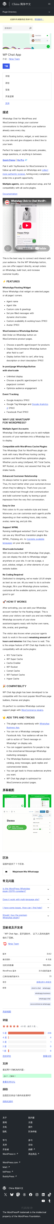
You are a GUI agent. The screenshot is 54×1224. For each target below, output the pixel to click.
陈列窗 (31, 1117)
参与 (30, 1140)
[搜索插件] (30, 28)
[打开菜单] (50, 4)
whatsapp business (42, 993)
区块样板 (32, 1131)
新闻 (5, 1122)
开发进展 (9, 96)
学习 (5, 1140)
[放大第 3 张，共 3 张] (48, 813)
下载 (6, 66)
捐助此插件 (8, 1101)
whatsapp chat (44, 999)
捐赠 (31, 1149)
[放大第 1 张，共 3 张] (22, 798)
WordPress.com (11, 1162)
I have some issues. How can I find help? (22, 907)
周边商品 (33, 1154)
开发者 (6, 1149)
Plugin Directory (10, 12)
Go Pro (20, 160)
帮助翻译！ (39, 19)
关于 (5, 1117)
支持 (7, 103)
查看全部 (47, 1056)
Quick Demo (9, 160)
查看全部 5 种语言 (43, 982)
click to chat (36, 988)
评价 (7, 83)
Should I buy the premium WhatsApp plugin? (15, 916)
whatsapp (46, 988)
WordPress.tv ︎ (10, 1154)
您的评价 (7, 1056)
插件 (30, 1127)
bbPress (8, 1171)
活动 (30, 1144)
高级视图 (7, 1011)
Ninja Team (14, 59)
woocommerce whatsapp (40, 1004)
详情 (7, 76)
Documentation (10, 194)
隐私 (5, 1131)
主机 (5, 1127)
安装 (7, 89)
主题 (30, 1122)
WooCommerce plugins (32, 710)
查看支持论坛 (9, 1081)
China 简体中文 (16, 1188)
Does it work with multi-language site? (21, 899)
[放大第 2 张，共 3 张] (48, 798)
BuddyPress (10, 1176)
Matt (6, 1167)
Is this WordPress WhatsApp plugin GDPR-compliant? (16, 889)
